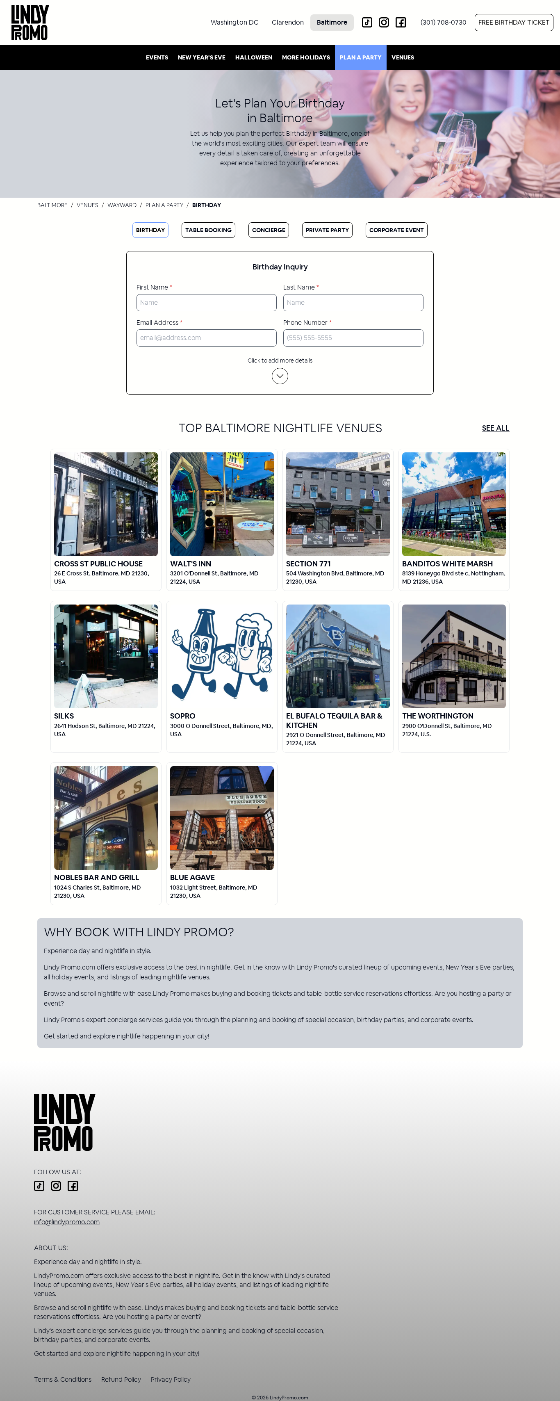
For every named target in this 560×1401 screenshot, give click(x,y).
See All (496, 428)
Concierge (268, 230)
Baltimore (52, 205)
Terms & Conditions (62, 1379)
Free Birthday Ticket (514, 22)
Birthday (150, 230)
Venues (403, 57)
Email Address (159, 322)
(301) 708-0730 (444, 22)
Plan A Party (361, 57)
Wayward (122, 205)
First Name (154, 287)
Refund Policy (121, 1379)
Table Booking (208, 230)
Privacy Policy (171, 1379)
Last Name (301, 287)
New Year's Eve (201, 57)
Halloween (253, 57)
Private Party (327, 230)
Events (157, 57)
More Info (106, 504)
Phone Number (307, 322)
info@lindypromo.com (67, 1222)
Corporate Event (396, 230)
